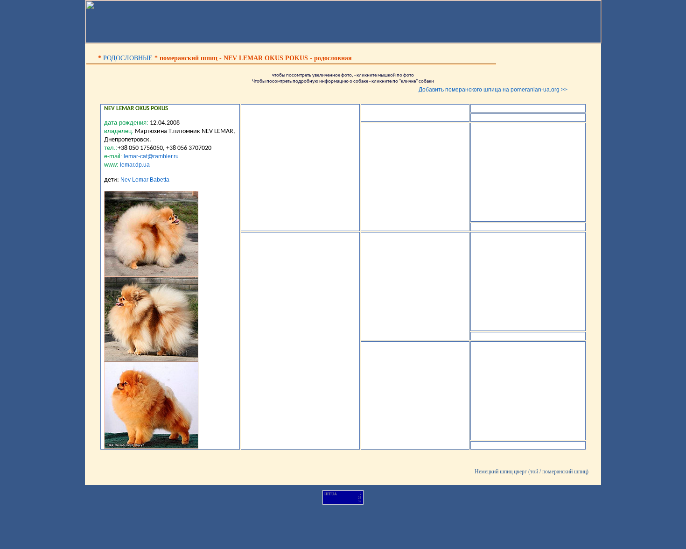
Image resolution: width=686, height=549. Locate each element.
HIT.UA (330, 494)
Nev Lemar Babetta (144, 179)
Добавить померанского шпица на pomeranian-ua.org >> (493, 89)
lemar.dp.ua (135, 165)
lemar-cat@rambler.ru (151, 156)
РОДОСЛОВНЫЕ (128, 58)
